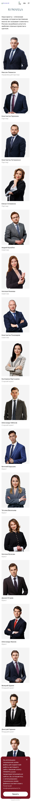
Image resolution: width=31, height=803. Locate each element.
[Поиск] (20, 3)
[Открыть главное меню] (28, 3)
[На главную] (6, 3)
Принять (15, 794)
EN (24, 3)
